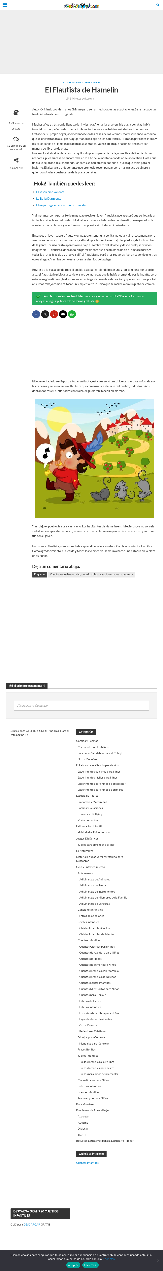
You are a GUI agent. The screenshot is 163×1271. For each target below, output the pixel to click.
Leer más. (90, 1265)
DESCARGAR (31, 1224)
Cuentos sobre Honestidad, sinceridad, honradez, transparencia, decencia (91, 574)
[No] (158, 1260)
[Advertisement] (81, 42)
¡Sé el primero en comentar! (16, 147)
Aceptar (73, 1265)
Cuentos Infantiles (87, 1162)
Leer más (109, 1258)
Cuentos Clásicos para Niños (81, 82)
